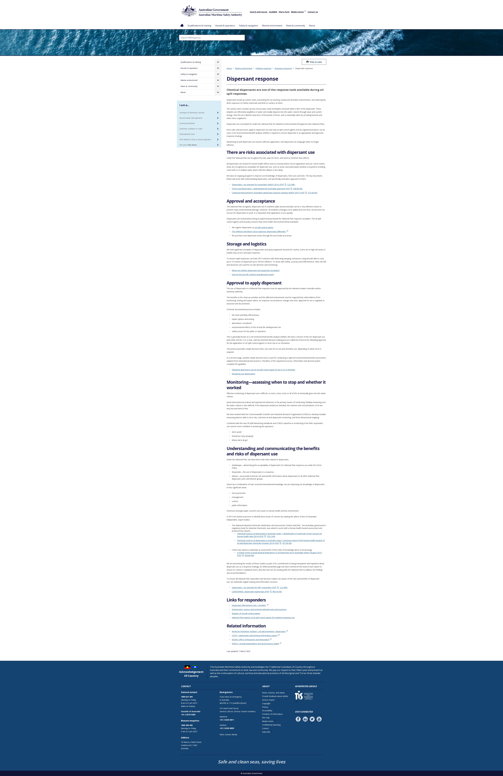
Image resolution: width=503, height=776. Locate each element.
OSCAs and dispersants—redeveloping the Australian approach (267, 188)
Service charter (268, 700)
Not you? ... (188, 145)
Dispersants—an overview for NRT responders (259, 587)
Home (182, 23)
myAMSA (273, 12)
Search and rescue (258, 12)
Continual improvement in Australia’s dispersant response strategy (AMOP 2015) (274, 192)
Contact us (313, 12)
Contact (265, 728)
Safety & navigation (248, 25)
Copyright (266, 703)
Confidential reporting (271, 725)
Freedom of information (272, 714)
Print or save (316, 62)
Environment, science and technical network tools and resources (259, 609)
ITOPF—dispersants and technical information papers (254, 635)
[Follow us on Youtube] (319, 719)
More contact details (228, 734)
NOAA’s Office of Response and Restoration (250, 639)
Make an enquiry (188, 706)
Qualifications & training (199, 25)
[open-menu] (218, 62)
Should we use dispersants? (243, 374)
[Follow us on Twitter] (312, 719)
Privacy (265, 707)
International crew (187, 134)
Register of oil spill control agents (246, 613)
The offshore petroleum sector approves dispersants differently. (259, 231)
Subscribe (266, 732)
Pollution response (263, 68)
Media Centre (297, 12)
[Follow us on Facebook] (298, 719)
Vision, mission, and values (273, 692)
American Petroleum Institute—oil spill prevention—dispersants (259, 631)
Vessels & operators (225, 25)
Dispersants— (238, 184)
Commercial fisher (187, 123)
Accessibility (267, 710)
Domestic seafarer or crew (190, 128)
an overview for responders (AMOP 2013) (269, 184)
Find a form (284, 12)
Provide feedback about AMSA (275, 696)
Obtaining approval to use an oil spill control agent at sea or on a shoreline (263, 369)
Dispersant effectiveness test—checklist (249, 605)
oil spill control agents (264, 227)
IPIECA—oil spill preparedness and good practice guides (255, 643)
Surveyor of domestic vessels (191, 112)
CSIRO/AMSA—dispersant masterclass (256, 591)
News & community (295, 25)
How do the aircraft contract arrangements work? (253, 274)
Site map (266, 717)
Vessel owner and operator (190, 118)
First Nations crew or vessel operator (195, 139)
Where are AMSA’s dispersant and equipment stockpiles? (256, 270)
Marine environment (272, 25)
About (312, 25)
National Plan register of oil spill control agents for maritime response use (263, 617)
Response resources (283, 68)
